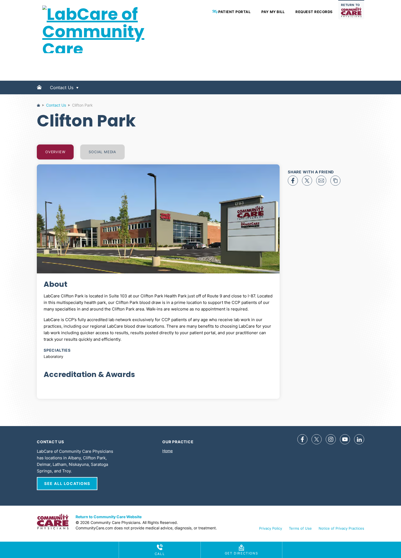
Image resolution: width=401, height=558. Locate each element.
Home (39, 92)
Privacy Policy (270, 528)
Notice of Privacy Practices (341, 528)
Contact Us (61, 87)
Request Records (314, 12)
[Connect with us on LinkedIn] (359, 439)
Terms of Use (300, 528)
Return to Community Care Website (109, 516)
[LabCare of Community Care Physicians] (96, 66)
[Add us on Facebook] (302, 439)
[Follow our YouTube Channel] (345, 439)
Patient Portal (234, 12)
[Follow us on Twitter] (316, 439)
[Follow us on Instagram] (331, 439)
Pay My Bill (273, 12)
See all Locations (67, 483)
